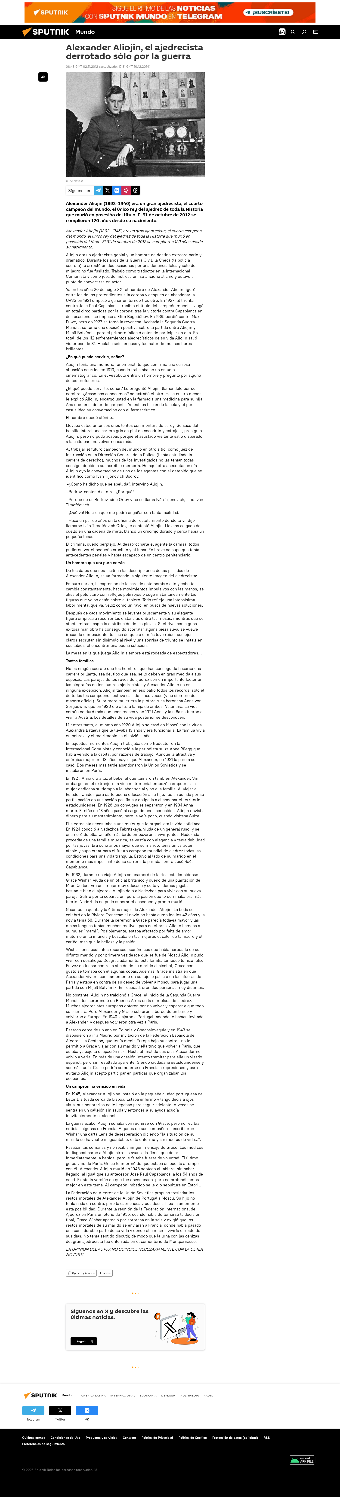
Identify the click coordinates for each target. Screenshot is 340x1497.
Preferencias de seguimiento (43, 1444)
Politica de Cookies (193, 1438)
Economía (148, 1395)
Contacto (129, 1438)
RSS (267, 1438)
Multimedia (189, 1395)
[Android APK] (302, 1460)
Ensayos (105, 1273)
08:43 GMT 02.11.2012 (82, 66)
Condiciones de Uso (65, 1438)
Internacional (122, 1395)
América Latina (93, 1395)
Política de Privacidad (157, 1438)
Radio (208, 1395)
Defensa (168, 1395)
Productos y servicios (101, 1438)
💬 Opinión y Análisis (81, 1273)
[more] (43, 77)
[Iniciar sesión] (292, 32)
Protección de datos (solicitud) (235, 1438)
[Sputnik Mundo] (47, 38)
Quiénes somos (33, 1438)
